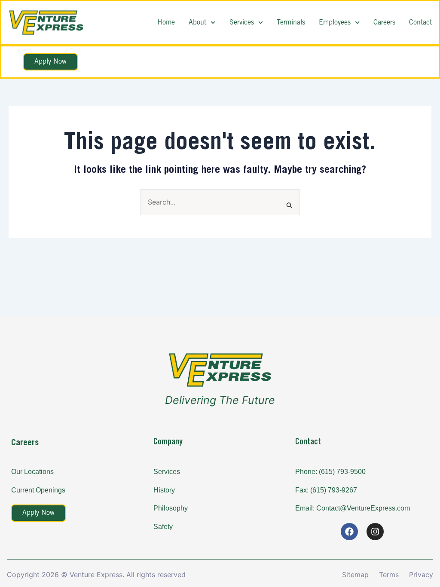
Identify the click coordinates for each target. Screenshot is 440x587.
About (197, 22)
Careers (384, 22)
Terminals (291, 22)
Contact (420, 22)
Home (166, 22)
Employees (335, 22)
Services (241, 22)
